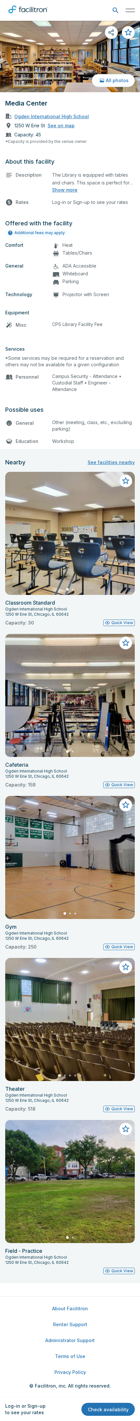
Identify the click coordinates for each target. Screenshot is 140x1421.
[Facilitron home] (28, 14)
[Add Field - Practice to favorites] (125, 1129)
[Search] (115, 11)
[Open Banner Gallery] (70, 56)
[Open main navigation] (130, 10)
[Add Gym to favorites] (125, 805)
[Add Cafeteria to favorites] (125, 642)
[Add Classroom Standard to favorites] (125, 480)
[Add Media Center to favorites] (128, 32)
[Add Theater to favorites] (125, 967)
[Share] (111, 32)
